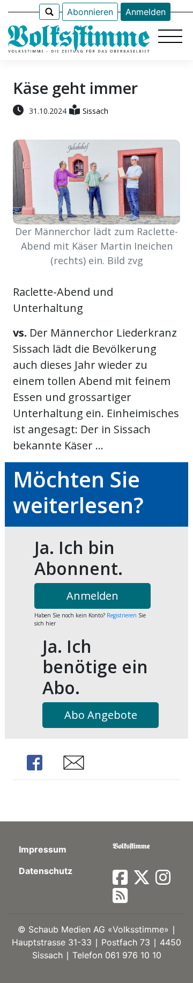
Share (34, 762)
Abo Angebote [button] (100, 715)
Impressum (42, 849)
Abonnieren (90, 11)
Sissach (95, 111)
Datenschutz (45, 870)
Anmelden (145, 11)
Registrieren (121, 615)
